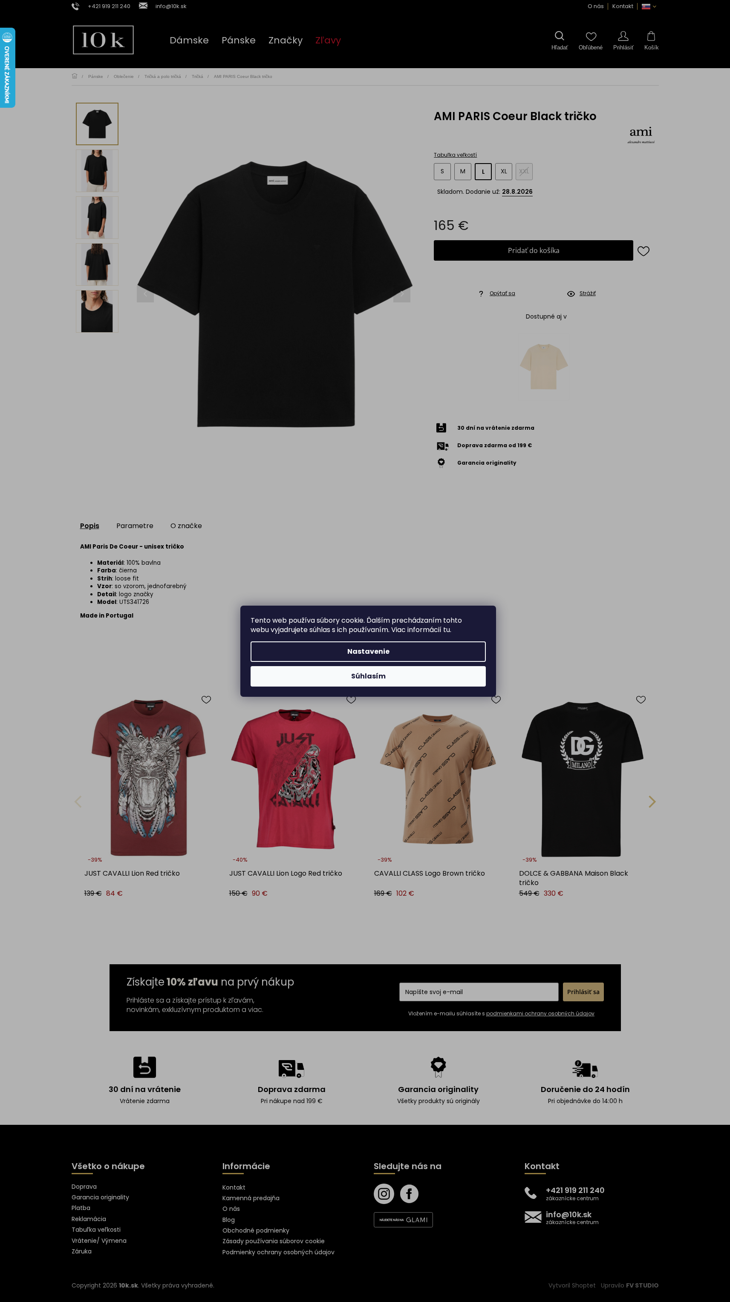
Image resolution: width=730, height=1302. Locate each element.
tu (446, 630)
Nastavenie (368, 651)
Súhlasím (368, 676)
